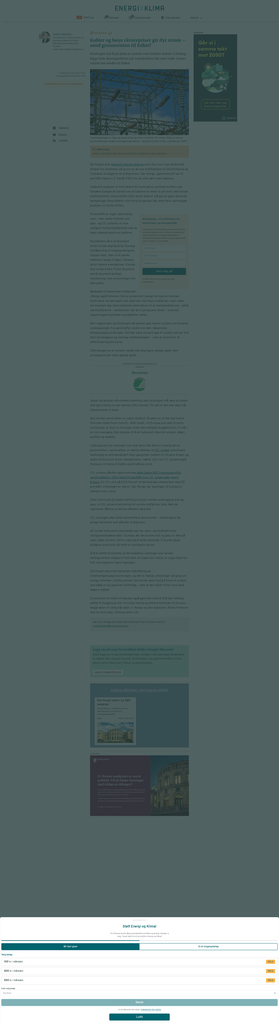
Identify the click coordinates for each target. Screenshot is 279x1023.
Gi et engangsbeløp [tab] (208, 946)
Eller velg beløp (8, 988)
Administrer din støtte (151, 1009)
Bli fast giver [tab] (70, 946)
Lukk (139, 1017)
